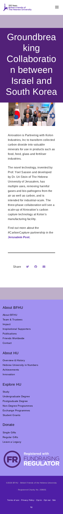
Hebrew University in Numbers (20, 365)
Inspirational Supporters (17, 329)
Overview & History (14, 360)
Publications (10, 333)
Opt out (47, 500)
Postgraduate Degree (15, 401)
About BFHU (10, 314)
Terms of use (13, 500)
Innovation (9, 374)
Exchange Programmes (16, 410)
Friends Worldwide (13, 338)
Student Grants (11, 415)
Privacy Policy (27, 500)
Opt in (39, 500)
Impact (6, 324)
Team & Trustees (12, 319)
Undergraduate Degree (16, 396)
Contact (7, 343)
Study (6, 391)
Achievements (11, 369)
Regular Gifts (10, 437)
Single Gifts (9, 432)
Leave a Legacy (12, 441)
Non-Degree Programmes (18, 405)
